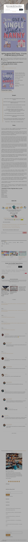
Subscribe (21, 9)
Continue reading (14, 11)
